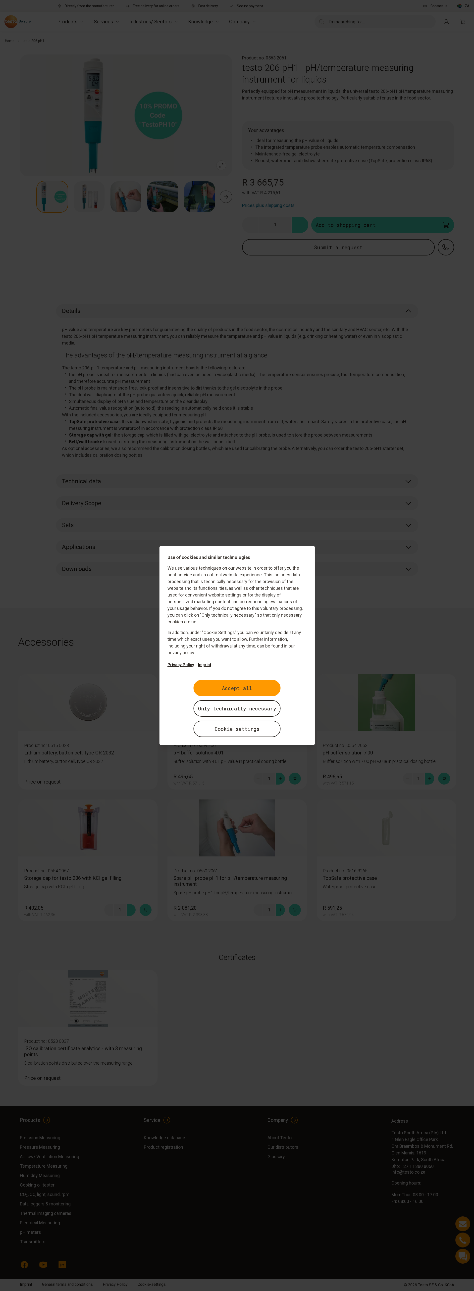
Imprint (204, 664)
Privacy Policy (180, 664)
